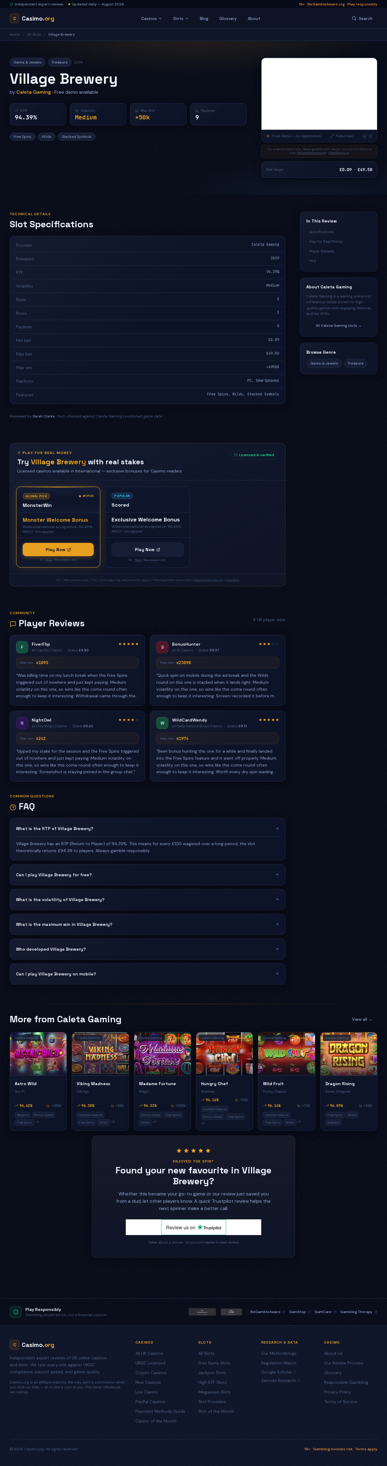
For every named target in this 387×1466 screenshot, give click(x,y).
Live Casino (146, 1392)
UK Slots (34, 34)
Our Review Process (343, 1363)
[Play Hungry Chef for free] (224, 1053)
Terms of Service (340, 1401)
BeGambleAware (265, 1311)
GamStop (232, 580)
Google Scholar (276, 1372)
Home (15, 34)
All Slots (206, 1353)
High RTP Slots (212, 1382)
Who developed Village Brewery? (147, 948)
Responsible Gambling (346, 1382)
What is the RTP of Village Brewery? (147, 828)
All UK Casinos (149, 1353)
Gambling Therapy (356, 1311)
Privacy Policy (337, 1392)
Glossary (228, 18)
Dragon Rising (340, 1083)
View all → (362, 1019)
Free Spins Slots (214, 1363)
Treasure (356, 363)
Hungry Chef (214, 1083)
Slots (178, 18)
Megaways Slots (214, 1392)
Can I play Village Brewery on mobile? (147, 973)
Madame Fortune (157, 1083)
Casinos (149, 18)
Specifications (321, 231)
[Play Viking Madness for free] (100, 1053)
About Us (333, 1353)
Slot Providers (212, 1401)
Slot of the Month (216, 1411)
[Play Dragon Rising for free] (348, 1053)
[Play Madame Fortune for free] (162, 1053)
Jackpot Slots (212, 1372)
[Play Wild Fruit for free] (286, 1053)
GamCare (323, 1311)
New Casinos (148, 1382)
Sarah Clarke (44, 416)
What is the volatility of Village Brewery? (147, 899)
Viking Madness (93, 1083)
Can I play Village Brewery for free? (147, 874)
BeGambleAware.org (311, 153)
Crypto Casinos (151, 1372)
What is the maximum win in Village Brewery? (147, 924)
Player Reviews (322, 251)
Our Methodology (279, 1353)
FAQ (312, 260)
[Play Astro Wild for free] (38, 1053)
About (254, 18)
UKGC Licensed (150, 1363)
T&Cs (48, 560)
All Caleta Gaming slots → (339, 325)
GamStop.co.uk (338, 153)
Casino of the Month (156, 1421)
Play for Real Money (326, 241)
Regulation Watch (278, 1363)
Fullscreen (344, 136)
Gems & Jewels (324, 363)
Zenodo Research (278, 1380)
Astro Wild (26, 1083)
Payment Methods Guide (160, 1411)
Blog (204, 18)
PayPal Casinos (150, 1401)
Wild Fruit (273, 1083)
